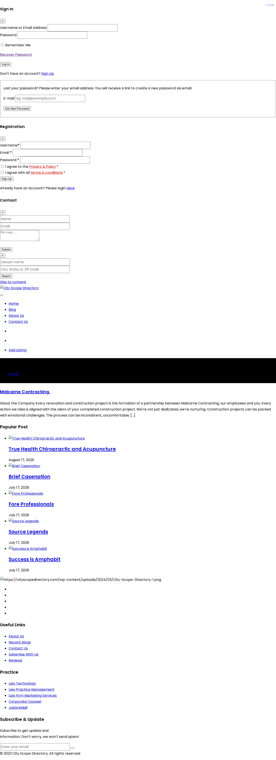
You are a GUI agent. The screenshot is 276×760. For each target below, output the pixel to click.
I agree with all (35, 172)
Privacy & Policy (42, 166)
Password (8, 35)
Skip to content (13, 282)
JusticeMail (18, 707)
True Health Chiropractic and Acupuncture (62, 449)
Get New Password (17, 108)
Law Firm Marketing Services (33, 695)
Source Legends (28, 531)
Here (70, 188)
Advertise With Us (23, 654)
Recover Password (15, 54)
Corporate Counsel (25, 701)
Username (10, 145)
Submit (6, 249)
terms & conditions (47, 172)
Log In (5, 64)
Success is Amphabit (34, 559)
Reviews (15, 660)
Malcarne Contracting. (25, 392)
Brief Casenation (29, 476)
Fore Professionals (31, 504)
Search (6, 276)
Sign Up (47, 73)
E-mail (8, 98)
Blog (12, 309)
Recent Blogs (20, 642)
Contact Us (18, 321)
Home (14, 303)
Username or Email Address (23, 27)
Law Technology (22, 683)
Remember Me (18, 45)
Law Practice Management (31, 689)
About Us (16, 315)
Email (6, 152)
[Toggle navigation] (1, 295)
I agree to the (31, 166)
